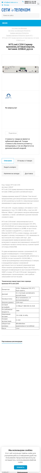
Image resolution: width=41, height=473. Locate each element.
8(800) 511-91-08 (30, 1)
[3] (11, 115)
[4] (13, 115)
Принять (20, 467)
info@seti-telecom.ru (11, 2)
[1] (6, 115)
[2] (9, 115)
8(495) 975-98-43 (30, 3)
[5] (15, 115)
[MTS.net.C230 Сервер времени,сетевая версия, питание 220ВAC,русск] (20, 80)
